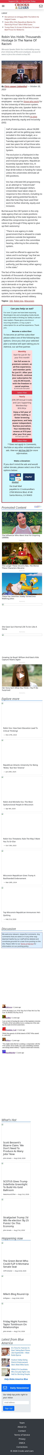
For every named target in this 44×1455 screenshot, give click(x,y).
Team (22, 1422)
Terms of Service (27, 944)
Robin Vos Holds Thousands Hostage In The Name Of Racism (21, 40)
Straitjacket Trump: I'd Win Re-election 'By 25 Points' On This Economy (16, 1222)
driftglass (6, 1298)
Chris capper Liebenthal (15, 86)
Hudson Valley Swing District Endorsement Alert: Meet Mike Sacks (20, 1362)
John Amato (7, 1158)
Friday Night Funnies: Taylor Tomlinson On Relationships (15, 1324)
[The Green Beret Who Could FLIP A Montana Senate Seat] (16, 1250)
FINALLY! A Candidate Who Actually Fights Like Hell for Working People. (20, 1371)
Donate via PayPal (29, 477)
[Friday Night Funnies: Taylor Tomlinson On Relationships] (16, 1311)
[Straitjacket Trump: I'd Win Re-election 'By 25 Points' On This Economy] (16, 1207)
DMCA (22, 1443)
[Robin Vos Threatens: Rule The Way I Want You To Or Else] (22, 824)
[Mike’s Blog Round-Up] (16, 1283)
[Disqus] (22, 1029)
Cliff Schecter (7, 1271)
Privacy (22, 1439)
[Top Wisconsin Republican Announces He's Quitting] (22, 898)
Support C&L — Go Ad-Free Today (22, 1)
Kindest (15, 482)
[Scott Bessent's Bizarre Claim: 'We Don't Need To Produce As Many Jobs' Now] (16, 1132)
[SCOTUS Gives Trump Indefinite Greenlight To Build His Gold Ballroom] (16, 1170)
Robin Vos (18, 301)
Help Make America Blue (16, 1379)
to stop (33, 116)
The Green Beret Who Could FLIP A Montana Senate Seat (16, 1263)
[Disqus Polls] (22, 976)
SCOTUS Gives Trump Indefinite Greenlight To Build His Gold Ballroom (15, 1186)
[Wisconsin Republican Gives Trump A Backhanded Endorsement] (22, 861)
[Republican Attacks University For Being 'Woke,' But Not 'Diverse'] (22, 750)
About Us (22, 1426)
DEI (11, 301)
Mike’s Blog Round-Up (16, 1294)
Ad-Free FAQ (24, 450)
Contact (22, 1430)
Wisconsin (29, 301)
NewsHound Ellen (9, 1194)
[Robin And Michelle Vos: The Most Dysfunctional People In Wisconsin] (22, 787)
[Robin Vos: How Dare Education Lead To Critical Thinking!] (22, 713)
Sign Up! (9, 1408)
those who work (31, 101)
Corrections (22, 1447)
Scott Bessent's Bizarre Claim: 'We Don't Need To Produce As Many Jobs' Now (13, 1148)
